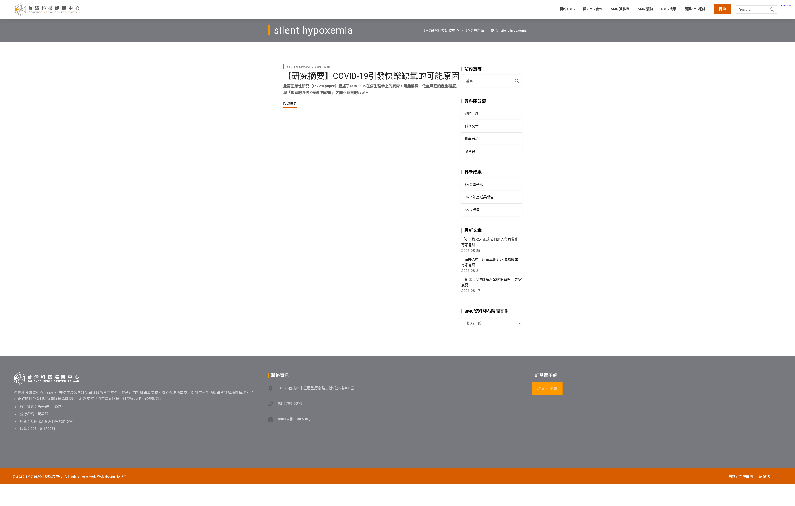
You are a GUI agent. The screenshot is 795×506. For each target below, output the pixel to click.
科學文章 (472, 126)
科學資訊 (305, 67)
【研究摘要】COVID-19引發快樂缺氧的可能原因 (371, 76)
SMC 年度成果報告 (479, 197)
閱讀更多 (290, 103)
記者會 (470, 151)
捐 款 (722, 9)
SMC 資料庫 (475, 30)
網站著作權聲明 (740, 476)
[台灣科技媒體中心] (47, 9)
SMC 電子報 (474, 184)
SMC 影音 (472, 210)
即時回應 (293, 67)
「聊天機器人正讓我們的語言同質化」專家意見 (491, 242)
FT (124, 476)
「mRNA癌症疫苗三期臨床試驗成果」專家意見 (491, 262)
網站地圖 (766, 476)
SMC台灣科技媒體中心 (441, 30)
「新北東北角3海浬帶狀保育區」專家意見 (491, 282)
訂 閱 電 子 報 (547, 389)
